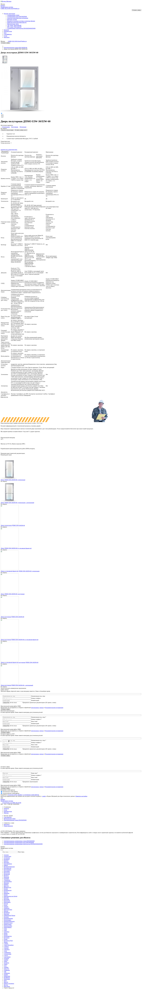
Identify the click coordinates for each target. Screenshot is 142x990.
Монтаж (6, 813)
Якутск (6, 985)
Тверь (5, 961)
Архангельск (7, 856)
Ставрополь (7, 952)
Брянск (6, 865)
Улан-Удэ (6, 968)
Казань (6, 889)
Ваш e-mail (34, 721)
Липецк (6, 906)
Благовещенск (8, 863)
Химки (6, 974)
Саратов (6, 948)
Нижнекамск (7, 920)
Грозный (6, 878)
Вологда (6, 875)
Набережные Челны (9, 915)
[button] (3, 10)
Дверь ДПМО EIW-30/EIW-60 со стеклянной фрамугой (16, 548)
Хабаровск (7, 973)
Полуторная (14, 127)
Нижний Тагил (8, 923)
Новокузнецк (7, 924)
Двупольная (23, 127)
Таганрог (6, 958)
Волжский (7, 874)
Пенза (5, 933)
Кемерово (6, 893)
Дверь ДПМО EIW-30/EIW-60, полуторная (12, 594)
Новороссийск (8, 926)
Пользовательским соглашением (54, 707)
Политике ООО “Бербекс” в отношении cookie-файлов (23, 794)
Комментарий (35, 700)
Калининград (8, 890)
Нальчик (6, 917)
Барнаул (6, 860)
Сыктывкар (7, 957)
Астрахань (7, 858)
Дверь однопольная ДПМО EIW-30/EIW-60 (13, 525)
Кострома (6, 899)
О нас (5, 810)
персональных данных (37, 707)
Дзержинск (7, 880)
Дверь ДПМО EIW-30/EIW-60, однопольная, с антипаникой (17, 502)
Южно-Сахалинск (9, 983)
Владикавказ (7, 869)
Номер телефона (36, 698)
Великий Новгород (9, 866)
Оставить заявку (136, 10)
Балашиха (6, 859)
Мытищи (6, 914)
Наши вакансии (8, 826)
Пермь (6, 934)
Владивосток (7, 868)
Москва (6, 911)
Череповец (7, 979)
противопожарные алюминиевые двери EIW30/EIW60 (19, 841)
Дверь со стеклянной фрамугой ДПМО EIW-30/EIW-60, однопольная (20, 571)
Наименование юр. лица (38, 696)
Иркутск (6, 886)
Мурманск (7, 912)
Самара (6, 943)
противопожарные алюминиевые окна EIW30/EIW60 (19, 842)
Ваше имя (34, 773)
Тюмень (6, 967)
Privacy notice (4, 741)
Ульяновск (7, 970)
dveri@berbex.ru (15, 8)
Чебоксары (7, 976)
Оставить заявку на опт (21, 130)
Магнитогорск (8, 909)
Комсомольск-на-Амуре (10, 896)
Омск (5, 928)
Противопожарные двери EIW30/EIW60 (15, 820)
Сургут (6, 955)
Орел (5, 930)
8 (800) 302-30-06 (6, 8)
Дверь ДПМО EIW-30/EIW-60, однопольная (13, 480)
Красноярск (7, 902)
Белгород (6, 862)
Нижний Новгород (9, 921)
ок (1, 797)
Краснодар (7, 900)
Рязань (6, 942)
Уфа (5, 971)
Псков (5, 939)
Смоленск (7, 949)
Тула (5, 965)
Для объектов (8, 817)
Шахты (6, 982)
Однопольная (6, 127)
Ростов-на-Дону (8, 940)
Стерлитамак (7, 954)
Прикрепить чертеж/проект (30, 781)
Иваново (6, 883)
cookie (44, 796)
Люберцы (6, 908)
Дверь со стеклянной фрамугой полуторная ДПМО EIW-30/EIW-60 (19, 662)
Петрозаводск (8, 936)
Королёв (6, 897)
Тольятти (6, 962)
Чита (5, 980)
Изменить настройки (81, 796)
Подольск (6, 937)
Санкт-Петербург (9, 945)
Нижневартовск (8, 918)
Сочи (5, 951)
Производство (8, 811)
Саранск (6, 946)
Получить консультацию (7, 130)
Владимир (7, 871)
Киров (6, 894)
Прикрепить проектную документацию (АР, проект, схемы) (39, 702)
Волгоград (7, 872)
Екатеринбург (8, 881)
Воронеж (6, 877)
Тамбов (6, 960)
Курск (5, 905)
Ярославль (7, 986)
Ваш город (21, 852)
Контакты (6, 824)
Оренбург (6, 931)
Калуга (6, 892)
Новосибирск (8, 927)
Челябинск (7, 977)
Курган (6, 903)
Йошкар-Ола (7, 887)
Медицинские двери (9, 818)
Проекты (6, 808)
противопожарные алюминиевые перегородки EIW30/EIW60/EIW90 (23, 844)
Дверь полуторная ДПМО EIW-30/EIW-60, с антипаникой (17, 685)
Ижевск (6, 884)
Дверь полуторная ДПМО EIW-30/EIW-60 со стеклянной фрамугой (19, 639)
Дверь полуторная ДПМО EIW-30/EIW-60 (12, 616)
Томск (5, 964)
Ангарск (6, 855)
